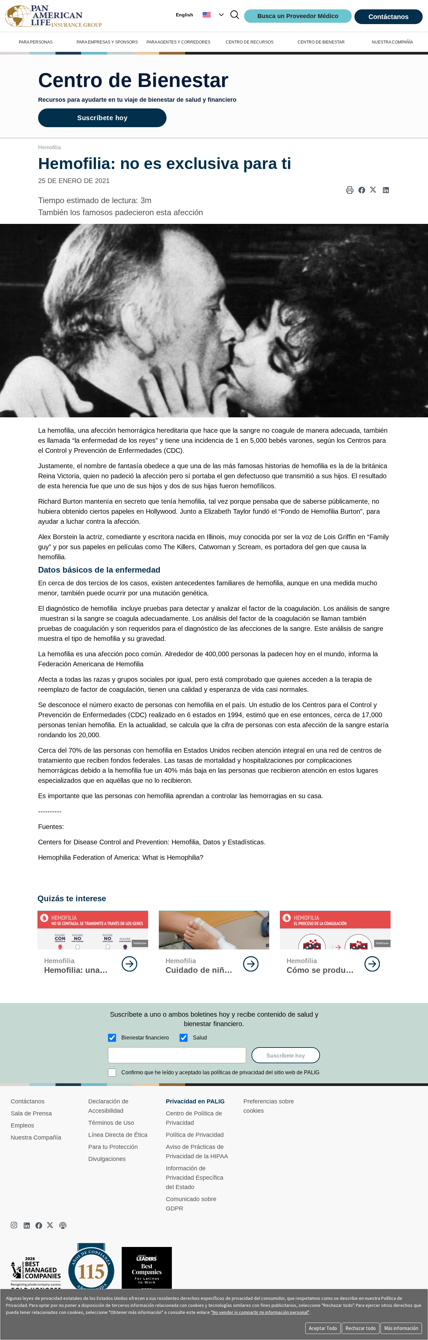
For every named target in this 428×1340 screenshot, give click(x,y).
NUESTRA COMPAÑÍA (392, 42)
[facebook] (39, 1226)
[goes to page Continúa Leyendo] (129, 964)
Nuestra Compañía (36, 1137)
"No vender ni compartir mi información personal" (260, 1312)
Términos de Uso (111, 1122)
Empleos (22, 1125)
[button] (214, 15)
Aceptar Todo (323, 1328)
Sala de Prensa (31, 1113)
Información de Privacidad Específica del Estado (194, 1177)
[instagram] (15, 1225)
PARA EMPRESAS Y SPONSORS (107, 42)
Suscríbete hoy (102, 117)
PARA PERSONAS (35, 42)
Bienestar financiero (145, 1037)
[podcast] (63, 1226)
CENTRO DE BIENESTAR (321, 42)
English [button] (184, 14)
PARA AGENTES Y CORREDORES (178, 42)
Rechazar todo (360, 1328)
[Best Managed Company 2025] (38, 1276)
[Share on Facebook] (362, 190)
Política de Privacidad (195, 1135)
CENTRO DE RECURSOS (250, 42)
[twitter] (51, 1225)
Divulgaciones (107, 1159)
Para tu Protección (113, 1147)
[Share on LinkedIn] (386, 190)
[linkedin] (27, 1226)
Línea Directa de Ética (117, 1135)
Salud (200, 1037)
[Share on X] (374, 190)
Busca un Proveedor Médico (297, 16)
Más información (401, 1328)
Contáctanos (388, 16)
